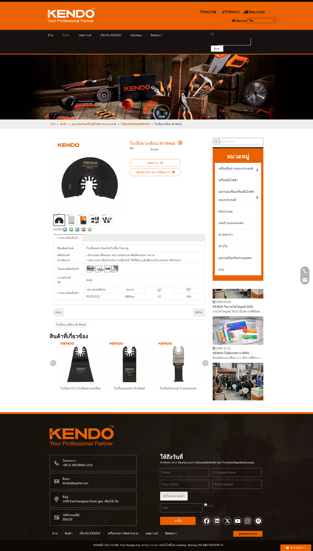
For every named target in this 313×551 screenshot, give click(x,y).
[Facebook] (206, 520)
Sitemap (192, 545)
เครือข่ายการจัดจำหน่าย (123, 533)
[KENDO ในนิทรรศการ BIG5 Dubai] (238, 340)
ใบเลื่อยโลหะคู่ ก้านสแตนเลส (178, 388)
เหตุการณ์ (151, 533)
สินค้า (68, 533)
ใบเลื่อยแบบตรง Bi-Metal (129, 388)
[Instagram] (247, 520)
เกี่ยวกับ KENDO (90, 533)
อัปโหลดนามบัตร (174, 496)
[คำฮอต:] (216, 141)
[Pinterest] (258, 520)
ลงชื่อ (178, 521)
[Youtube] (237, 520)
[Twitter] (227, 520)
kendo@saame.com (75, 483)
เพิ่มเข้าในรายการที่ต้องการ (153, 172)
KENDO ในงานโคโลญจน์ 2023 (233, 303)
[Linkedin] (216, 520)
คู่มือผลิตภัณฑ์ (247, 533)
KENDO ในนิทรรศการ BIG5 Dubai (233, 350)
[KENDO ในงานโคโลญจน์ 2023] (238, 294)
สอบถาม (152, 162)
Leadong (181, 545)
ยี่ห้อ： (133, 148)
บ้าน (55, 533)
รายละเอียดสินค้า (68, 237)
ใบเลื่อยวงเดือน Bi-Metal (71, 324)
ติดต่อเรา (171, 533)
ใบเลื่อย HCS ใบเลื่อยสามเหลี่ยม (80, 388)
